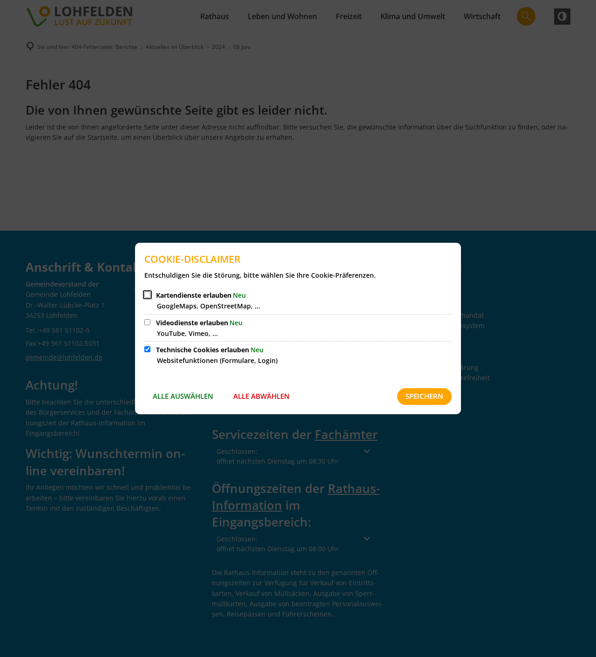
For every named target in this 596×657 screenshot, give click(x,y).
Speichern (424, 396)
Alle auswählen (183, 396)
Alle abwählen (261, 396)
